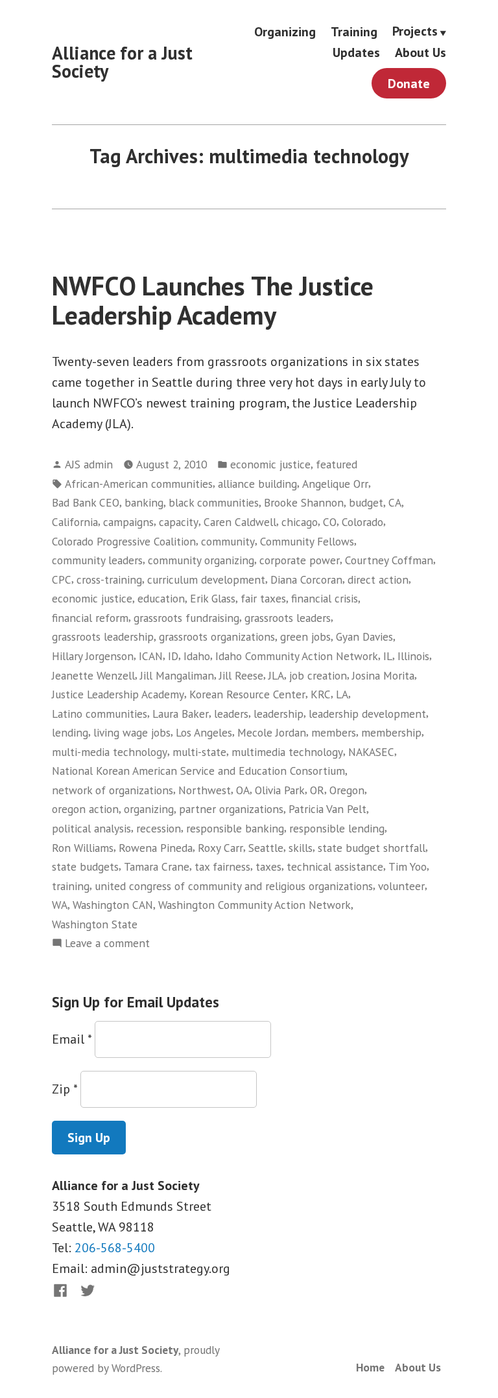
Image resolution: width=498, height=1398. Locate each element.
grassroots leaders (287, 617)
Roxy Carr (220, 847)
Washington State (94, 924)
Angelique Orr (335, 483)
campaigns (128, 521)
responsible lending (337, 828)
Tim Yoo (407, 866)
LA (342, 694)
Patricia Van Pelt (327, 808)
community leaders (97, 560)
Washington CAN (113, 904)
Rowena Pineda (156, 847)
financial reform (90, 617)
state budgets (85, 866)
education (161, 598)
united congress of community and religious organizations (234, 885)
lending (70, 732)
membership (391, 732)
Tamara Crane (156, 866)
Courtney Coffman (389, 560)
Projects (415, 32)
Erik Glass (212, 598)
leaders (231, 713)
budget (366, 502)
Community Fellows (307, 541)
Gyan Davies (364, 636)
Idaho (197, 655)
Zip (64, 1089)
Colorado (362, 521)
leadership (278, 713)
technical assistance (335, 866)
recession (158, 828)
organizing (149, 808)
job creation (318, 675)
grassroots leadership (103, 636)
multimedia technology (287, 751)
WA (59, 904)
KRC (321, 694)
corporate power (299, 560)
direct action (378, 579)
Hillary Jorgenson (93, 655)
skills (301, 847)
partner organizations (231, 808)
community (228, 541)
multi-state (199, 751)
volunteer (401, 885)
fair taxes (263, 598)
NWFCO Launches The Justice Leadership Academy (213, 300)
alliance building (257, 483)
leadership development (367, 713)
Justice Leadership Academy (118, 694)
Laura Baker (180, 713)
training (70, 885)
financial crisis (324, 598)
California (75, 521)
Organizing (285, 31)
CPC (61, 579)
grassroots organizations (217, 636)
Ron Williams (82, 847)
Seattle (265, 847)
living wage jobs (132, 732)
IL (387, 655)
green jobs (305, 636)
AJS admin (89, 464)
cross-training (109, 579)
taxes (268, 866)
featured (336, 464)
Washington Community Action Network (254, 904)
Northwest (204, 790)
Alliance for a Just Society (122, 62)
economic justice (270, 464)
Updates (356, 53)
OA (243, 790)
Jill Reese (241, 675)
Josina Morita (383, 675)
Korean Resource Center (247, 694)
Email (71, 1039)
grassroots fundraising (186, 617)
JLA (276, 675)
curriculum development (206, 579)
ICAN (151, 655)
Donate (409, 83)
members (333, 732)
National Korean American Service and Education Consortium (198, 770)
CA (394, 502)
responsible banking (235, 828)
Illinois (413, 655)
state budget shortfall (371, 847)
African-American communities (139, 483)
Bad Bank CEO (85, 502)
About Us (420, 53)
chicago (299, 521)
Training (354, 31)
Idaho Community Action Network (296, 655)
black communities (214, 502)
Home (370, 1367)
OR (317, 790)
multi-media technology (109, 751)
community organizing (201, 560)
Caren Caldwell (240, 521)
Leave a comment (107, 943)
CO (330, 521)
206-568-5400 (115, 1247)
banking (143, 502)
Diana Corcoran (306, 579)
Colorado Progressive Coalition (124, 541)
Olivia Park (280, 790)
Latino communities (99, 713)
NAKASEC (371, 751)
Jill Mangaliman (177, 675)
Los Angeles (204, 732)
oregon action (85, 808)
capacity (178, 521)
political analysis (91, 828)
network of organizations (112, 790)
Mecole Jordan (271, 732)
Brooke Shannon (304, 502)
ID (173, 655)
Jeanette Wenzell (93, 675)
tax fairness (222, 866)
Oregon (346, 790)
